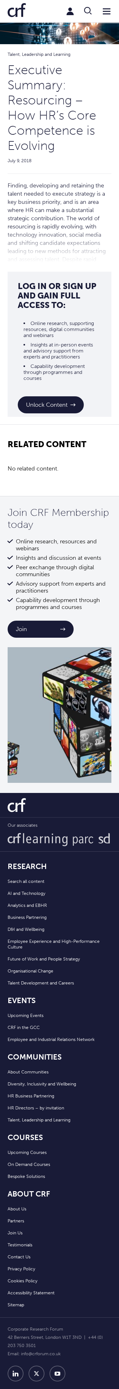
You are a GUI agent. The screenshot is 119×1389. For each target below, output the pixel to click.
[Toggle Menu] (106, 11)
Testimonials (20, 1245)
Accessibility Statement (31, 1293)
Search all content (26, 881)
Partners (16, 1221)
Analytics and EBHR (27, 905)
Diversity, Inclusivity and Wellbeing (42, 1084)
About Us (17, 1209)
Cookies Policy (22, 1281)
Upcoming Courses (27, 1152)
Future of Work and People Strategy (44, 959)
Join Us (15, 1233)
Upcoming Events (25, 1015)
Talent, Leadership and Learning (39, 1120)
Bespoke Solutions (26, 1176)
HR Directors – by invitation (36, 1108)
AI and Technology (26, 893)
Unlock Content (47, 404)
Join (21, 629)
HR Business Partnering (31, 1096)
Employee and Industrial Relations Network (51, 1039)
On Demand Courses (29, 1164)
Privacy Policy (21, 1269)
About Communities (28, 1072)
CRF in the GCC (24, 1027)
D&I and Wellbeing (26, 929)
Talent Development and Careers (41, 983)
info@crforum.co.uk (41, 1353)
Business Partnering (27, 917)
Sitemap (16, 1305)
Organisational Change (30, 971)
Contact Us (19, 1257)
